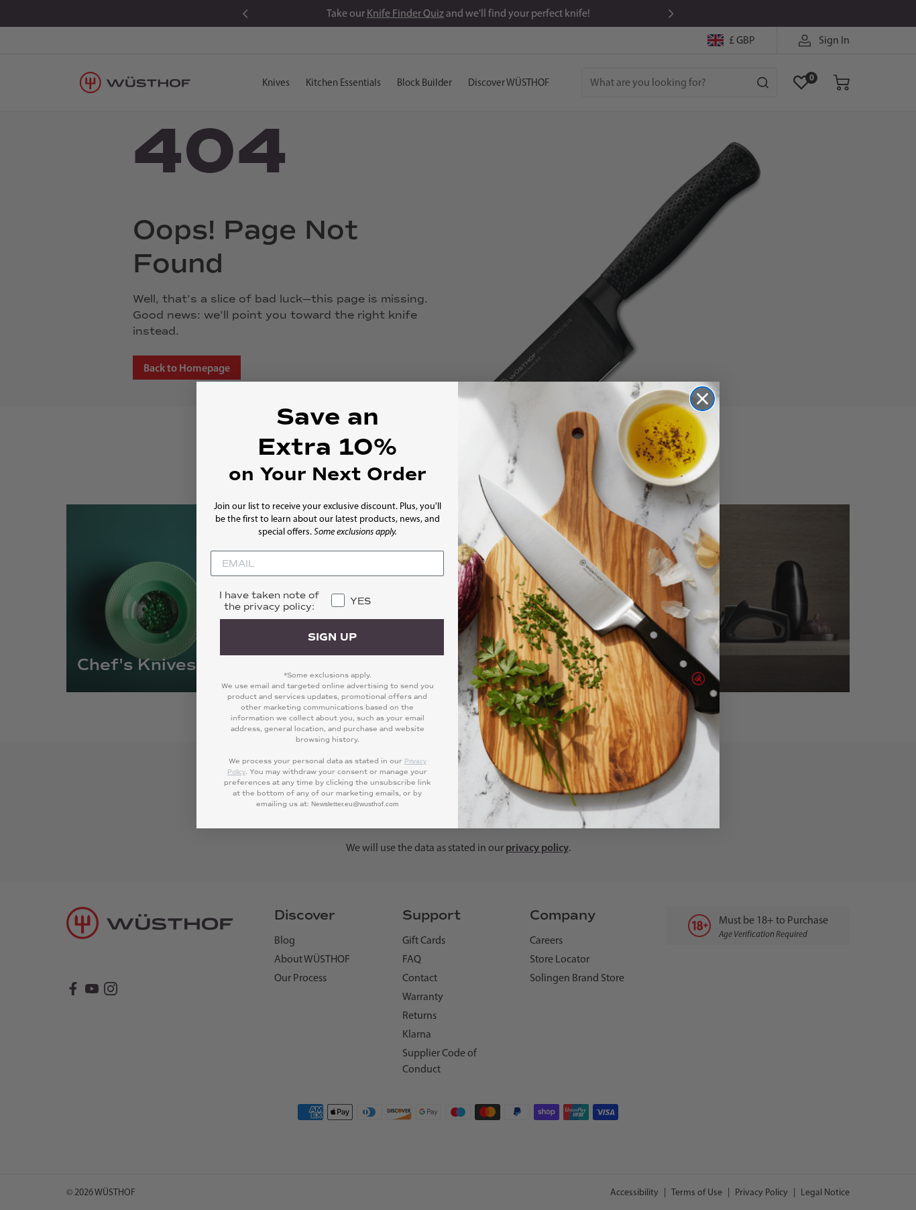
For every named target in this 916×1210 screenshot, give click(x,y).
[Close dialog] (702, 398)
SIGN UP (332, 637)
